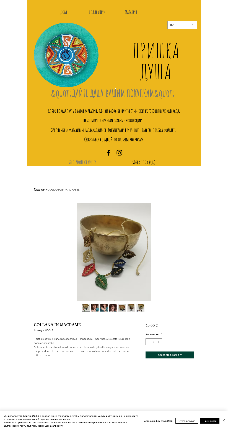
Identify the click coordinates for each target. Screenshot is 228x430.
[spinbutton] (154, 342)
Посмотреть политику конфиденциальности (37, 425)
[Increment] (159, 342)
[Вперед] (191, 57)
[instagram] (119, 152)
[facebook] (108, 152)
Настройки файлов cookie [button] (157, 421)
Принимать (209, 421)
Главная (39, 189)
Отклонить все (186, 421)
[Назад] (39, 57)
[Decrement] (148, 342)
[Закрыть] (224, 420)
